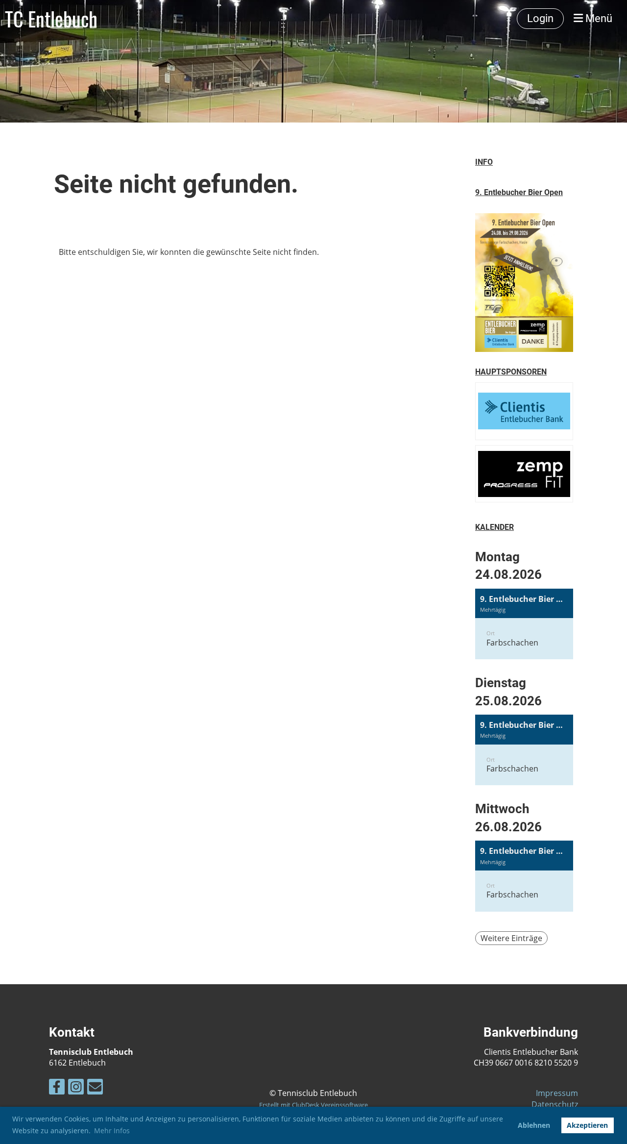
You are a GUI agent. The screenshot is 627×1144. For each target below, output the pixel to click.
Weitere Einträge (511, 938)
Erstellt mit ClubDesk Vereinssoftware (313, 1104)
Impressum (557, 1093)
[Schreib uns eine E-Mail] (95, 1088)
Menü (597, 18)
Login (540, 18)
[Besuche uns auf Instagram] (76, 1088)
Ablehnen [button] (534, 1125)
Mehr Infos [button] (112, 1130)
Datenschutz (554, 1104)
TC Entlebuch (51, 18)
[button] (524, 624)
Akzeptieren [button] (587, 1125)
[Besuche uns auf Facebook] (57, 1088)
